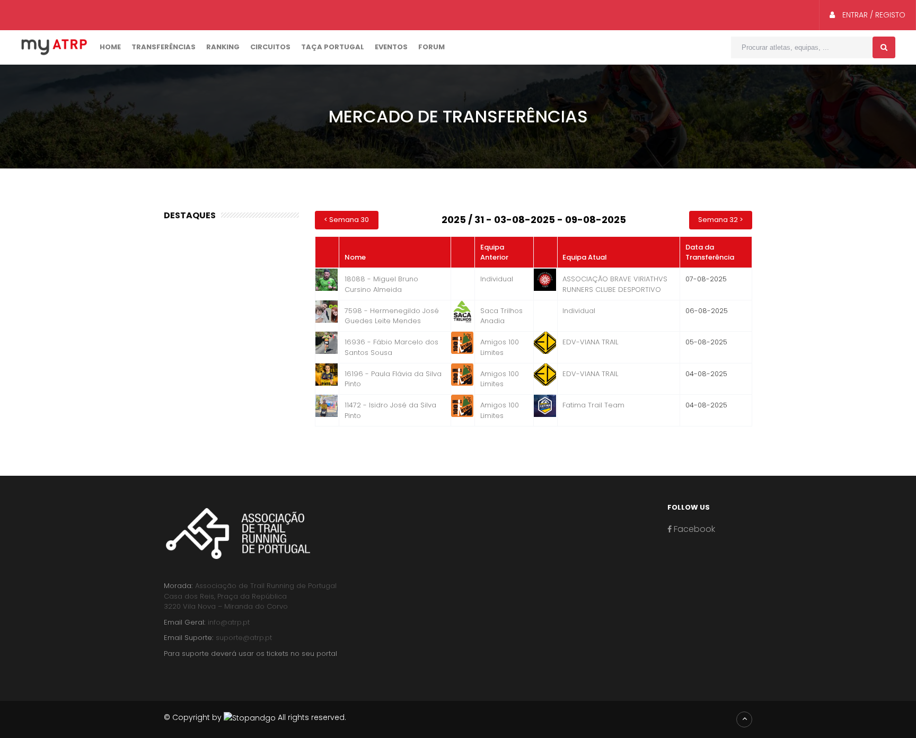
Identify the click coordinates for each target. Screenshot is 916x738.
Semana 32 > (720, 220)
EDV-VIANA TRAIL (590, 342)
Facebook (693, 529)
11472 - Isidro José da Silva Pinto (390, 410)
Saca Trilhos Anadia (501, 316)
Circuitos (270, 47)
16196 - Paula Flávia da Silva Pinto (393, 379)
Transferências (163, 47)
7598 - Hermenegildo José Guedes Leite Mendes (392, 316)
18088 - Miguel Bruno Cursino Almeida (381, 284)
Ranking (223, 47)
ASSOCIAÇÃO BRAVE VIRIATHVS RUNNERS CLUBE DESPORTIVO (614, 284)
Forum (431, 47)
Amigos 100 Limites (499, 347)
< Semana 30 (346, 220)
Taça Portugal (332, 47)
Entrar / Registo (872, 15)
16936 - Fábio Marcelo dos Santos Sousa (391, 347)
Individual (496, 279)
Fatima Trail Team (593, 405)
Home (110, 47)
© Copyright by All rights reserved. (255, 717)
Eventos (391, 47)
